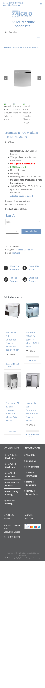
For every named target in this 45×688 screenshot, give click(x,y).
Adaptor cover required (21, 196)
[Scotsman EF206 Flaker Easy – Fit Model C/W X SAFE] (32, 314)
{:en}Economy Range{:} (11, 493)
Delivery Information (32, 474)
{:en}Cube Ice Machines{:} (11, 457)
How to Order (32, 466)
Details (16, 364)
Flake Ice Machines (24, 249)
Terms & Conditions (31, 483)
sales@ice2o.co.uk (11, 5)
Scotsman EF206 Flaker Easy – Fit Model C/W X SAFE (32, 339)
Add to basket (31, 231)
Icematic (16, 252)
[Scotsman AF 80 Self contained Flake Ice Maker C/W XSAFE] (12, 384)
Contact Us (31, 460)
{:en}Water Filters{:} (10, 502)
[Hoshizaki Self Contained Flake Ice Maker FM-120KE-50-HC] (12, 314)
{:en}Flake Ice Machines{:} (11, 466)
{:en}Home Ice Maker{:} (12, 484)
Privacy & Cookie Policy (32, 492)
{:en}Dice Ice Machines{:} (11, 475)
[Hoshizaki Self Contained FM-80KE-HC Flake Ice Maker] (32, 384)
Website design (10, 558)
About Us (30, 455)
